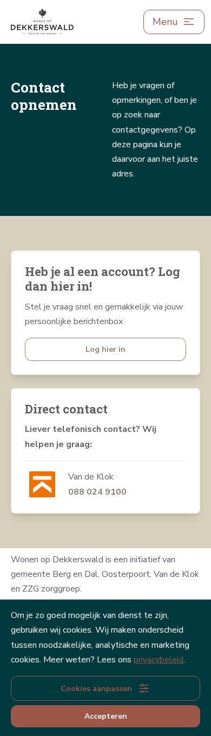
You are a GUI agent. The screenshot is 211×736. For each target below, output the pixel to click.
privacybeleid (158, 660)
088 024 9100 (97, 492)
